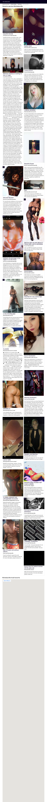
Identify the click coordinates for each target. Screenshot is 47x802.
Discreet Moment (8, 197)
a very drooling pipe (9, 314)
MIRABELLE (6, 409)
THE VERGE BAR (6, 1)
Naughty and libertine (31, 454)
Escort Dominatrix (29, 356)
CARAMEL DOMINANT (31, 541)
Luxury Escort (28, 70)
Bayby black (28, 46)
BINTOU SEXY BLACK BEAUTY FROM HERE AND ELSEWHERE (33, 243)
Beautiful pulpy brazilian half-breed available (33, 483)
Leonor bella (7, 460)
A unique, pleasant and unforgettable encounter (10, 498)
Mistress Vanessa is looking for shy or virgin (12, 74)
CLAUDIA (6, 349)
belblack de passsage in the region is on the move (11, 258)
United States (13, 4)
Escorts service (6, 4)
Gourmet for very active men (33, 296)
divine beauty (28, 271)
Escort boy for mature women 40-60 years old (33, 567)
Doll (25, 190)
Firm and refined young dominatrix (31, 510)
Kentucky (20, 4)
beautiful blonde (8, 34)
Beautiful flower (29, 163)
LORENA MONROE (29, 110)
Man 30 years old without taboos (11, 550)
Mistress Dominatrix (30, 397)
